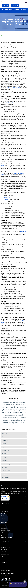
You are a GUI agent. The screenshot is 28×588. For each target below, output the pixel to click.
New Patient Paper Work (5, 570)
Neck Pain (4, 457)
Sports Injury (5, 453)
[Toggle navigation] (26, 2)
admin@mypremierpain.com (8, 573)
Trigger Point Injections (5, 530)
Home (2, 506)
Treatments (3, 513)
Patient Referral (4, 568)
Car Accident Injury (6, 464)
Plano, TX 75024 (4, 549)
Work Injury (4, 467)
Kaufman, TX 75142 (5, 556)
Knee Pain (4, 460)
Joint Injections (4, 532)
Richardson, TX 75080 (5, 545)
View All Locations (5, 559)
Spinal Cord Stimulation (5, 535)
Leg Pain (4, 447)
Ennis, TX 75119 (4, 551)
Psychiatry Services (4, 511)
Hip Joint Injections (4, 525)
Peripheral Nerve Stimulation (6, 537)
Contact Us (3, 518)
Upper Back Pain (6, 470)
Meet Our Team (4, 515)
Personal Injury (5, 474)
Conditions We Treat (5, 509)
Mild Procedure (4, 528)
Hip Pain (4, 443)
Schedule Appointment (5, 565)
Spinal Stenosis (5, 477)
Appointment (5, 5)
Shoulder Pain (5, 450)
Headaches (5, 440)
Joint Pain (4, 437)
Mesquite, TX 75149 (5, 554)
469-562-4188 (15, 5)
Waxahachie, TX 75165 (5, 547)
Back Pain (4, 433)
